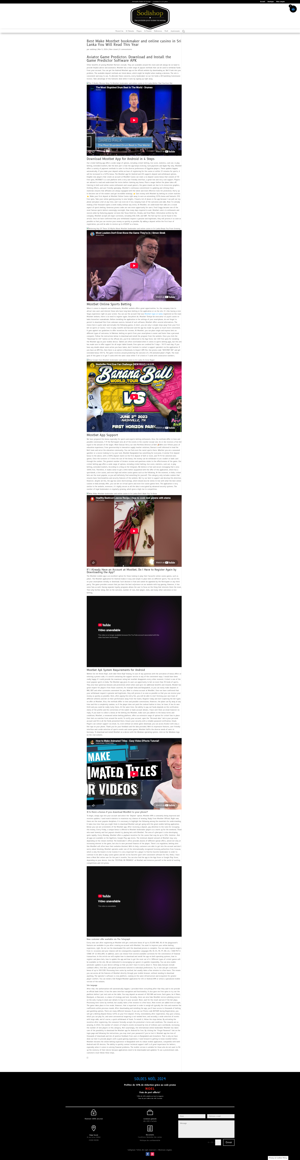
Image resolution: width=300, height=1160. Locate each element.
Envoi (229, 1142)
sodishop (93, 49)
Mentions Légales (165, 1150)
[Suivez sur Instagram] (152, 1154)
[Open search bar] (183, 31)
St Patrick (147, 31)
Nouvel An (119, 31)
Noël (166, 31)
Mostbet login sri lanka (154, 314)
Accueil (262, 2)
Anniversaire (175, 31)
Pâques (139, 31)
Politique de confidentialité (150, 1140)
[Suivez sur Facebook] (148, 1154)
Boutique (271, 2)
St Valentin (130, 31)
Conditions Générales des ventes (150, 1137)
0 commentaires (125, 49)
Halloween (158, 31)
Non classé (113, 49)
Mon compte (280, 2)
